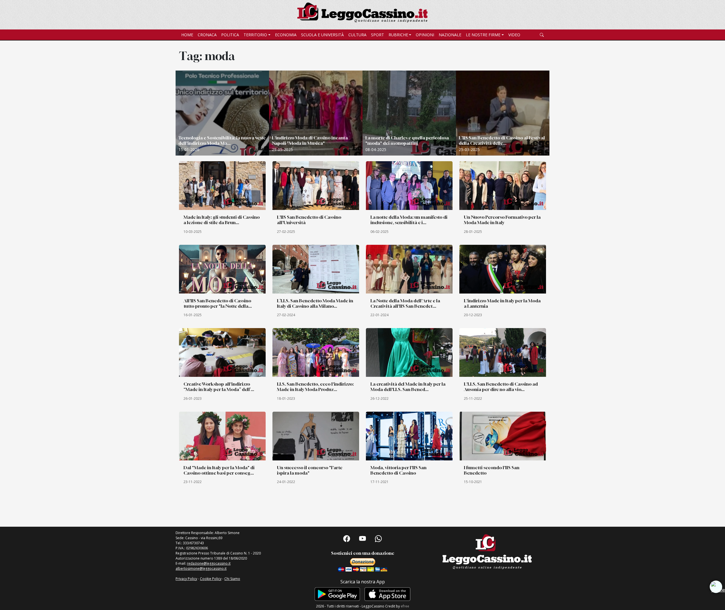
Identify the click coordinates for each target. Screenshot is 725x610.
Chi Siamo (232, 578)
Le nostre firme (483, 34)
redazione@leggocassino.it (209, 563)
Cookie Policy (210, 578)
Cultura (357, 34)
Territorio (255, 34)
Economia (286, 34)
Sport (377, 34)
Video (514, 34)
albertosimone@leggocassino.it (201, 568)
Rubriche (398, 34)
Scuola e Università (322, 34)
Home (187, 34)
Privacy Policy (186, 578)
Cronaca (207, 34)
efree (405, 606)
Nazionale (450, 34)
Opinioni (425, 34)
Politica (230, 34)
